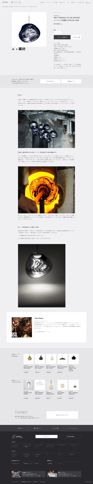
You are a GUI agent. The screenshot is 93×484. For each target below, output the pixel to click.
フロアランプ (15, 446)
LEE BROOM (26, 454)
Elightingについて (62, 2)
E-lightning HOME (5, 6)
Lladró (37, 456)
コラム (68, 2)
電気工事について (71, 81)
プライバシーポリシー (15, 481)
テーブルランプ (73, 445)
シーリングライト (39, 445)
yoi (47, 454)
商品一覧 (42, 2)
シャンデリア (15, 445)
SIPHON (72, 454)
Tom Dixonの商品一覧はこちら (40, 331)
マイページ (89, 2)
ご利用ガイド (20, 428)
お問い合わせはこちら (62, 415)
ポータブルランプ (62, 445)
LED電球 (26, 446)
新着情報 (50, 463)
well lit (14, 456)
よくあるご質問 (55, 2)
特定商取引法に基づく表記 (26, 481)
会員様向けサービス (28, 463)
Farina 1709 (26, 456)
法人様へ (37, 463)
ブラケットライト (50, 445)
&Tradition (38, 454)
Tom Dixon (15, 454)
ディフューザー (50, 446)
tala (59, 454)
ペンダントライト (27, 445)
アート (37, 446)
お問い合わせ (73, 2)
